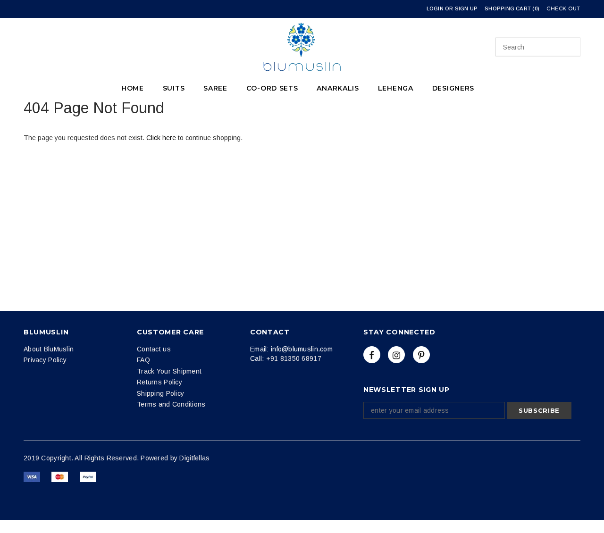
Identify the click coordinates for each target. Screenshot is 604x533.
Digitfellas (194, 458)
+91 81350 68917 (293, 358)
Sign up (466, 8)
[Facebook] (371, 354)
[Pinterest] (421, 354)
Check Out (563, 9)
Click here (162, 138)
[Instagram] (396, 354)
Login (435, 8)
